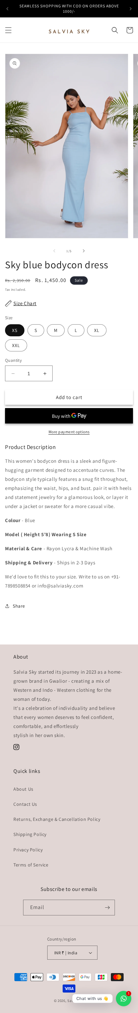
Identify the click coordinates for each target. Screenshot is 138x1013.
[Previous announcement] (7, 8)
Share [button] (19, 606)
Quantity (13, 360)
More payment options (69, 431)
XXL (16, 345)
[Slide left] (54, 250)
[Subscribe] (107, 907)
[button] (8, 30)
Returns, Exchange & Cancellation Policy (56, 819)
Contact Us (25, 804)
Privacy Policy (28, 850)
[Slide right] (83, 250)
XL (96, 330)
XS (14, 330)
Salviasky (75, 1000)
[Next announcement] (130, 8)
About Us (23, 789)
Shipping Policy (30, 834)
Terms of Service (31, 865)
